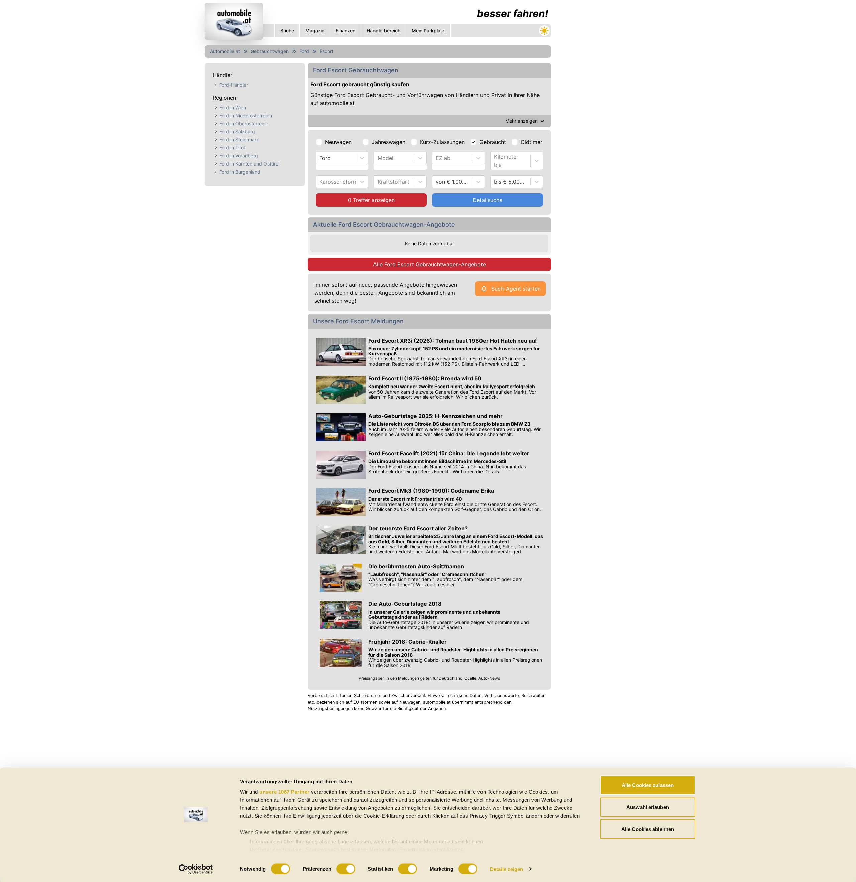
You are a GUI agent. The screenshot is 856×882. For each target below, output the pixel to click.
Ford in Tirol (232, 147)
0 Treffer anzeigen (371, 200)
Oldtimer (531, 142)
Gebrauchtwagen (270, 51)
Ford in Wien (232, 107)
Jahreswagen (388, 142)
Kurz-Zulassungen (442, 142)
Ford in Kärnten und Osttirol (249, 164)
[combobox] (320, 158)
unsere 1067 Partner (284, 792)
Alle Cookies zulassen (648, 785)
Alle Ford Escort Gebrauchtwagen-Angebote (429, 264)
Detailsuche (487, 200)
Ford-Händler (233, 85)
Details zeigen (506, 869)
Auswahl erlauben (647, 807)
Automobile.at (225, 51)
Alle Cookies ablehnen (647, 829)
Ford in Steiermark (239, 139)
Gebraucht (492, 142)
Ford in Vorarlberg (238, 155)
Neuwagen (338, 142)
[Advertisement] (378, 765)
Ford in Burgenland (239, 172)
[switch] (345, 868)
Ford (304, 51)
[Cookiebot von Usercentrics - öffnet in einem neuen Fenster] (196, 869)
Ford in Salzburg (237, 131)
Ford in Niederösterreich (245, 115)
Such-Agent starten (516, 288)
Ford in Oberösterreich (243, 123)
